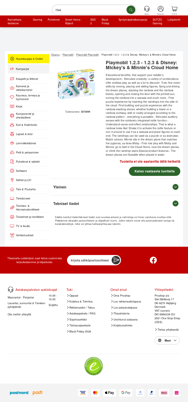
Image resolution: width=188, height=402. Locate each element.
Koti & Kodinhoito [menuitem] (26, 125)
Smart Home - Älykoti (73, 21)
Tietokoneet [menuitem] (23, 198)
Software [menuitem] (21, 171)
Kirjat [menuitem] (19, 106)
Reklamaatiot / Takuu (82, 307)
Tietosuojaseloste (80, 325)
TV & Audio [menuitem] (23, 226)
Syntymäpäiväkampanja (133, 19)
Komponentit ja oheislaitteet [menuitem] (25, 115)
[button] (76, 84)
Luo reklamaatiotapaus (127, 301)
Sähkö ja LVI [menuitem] (23, 180)
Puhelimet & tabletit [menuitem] (28, 161)
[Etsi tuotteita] (130, 10)
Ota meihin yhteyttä (19, 314)
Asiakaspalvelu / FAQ (82, 313)
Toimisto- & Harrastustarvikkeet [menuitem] (27, 207)
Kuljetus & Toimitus (81, 301)
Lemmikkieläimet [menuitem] (26, 143)
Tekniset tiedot (66, 203)
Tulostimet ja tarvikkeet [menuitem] (30, 217)
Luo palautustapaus (125, 307)
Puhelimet (54, 19)
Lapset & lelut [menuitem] (24, 134)
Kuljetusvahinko (123, 325)
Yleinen (59, 187)
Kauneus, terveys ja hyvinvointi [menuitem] (28, 97)
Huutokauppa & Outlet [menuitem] (29, 59)
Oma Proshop (121, 295)
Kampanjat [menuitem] (22, 69)
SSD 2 (93, 21)
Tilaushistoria (121, 313)
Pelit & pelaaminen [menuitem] (27, 152)
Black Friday (105, 21)
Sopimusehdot (78, 319)
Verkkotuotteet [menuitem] (24, 235)
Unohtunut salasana (125, 319)
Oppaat (73, 295)
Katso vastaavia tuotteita (155, 171)
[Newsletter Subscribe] (116, 260)
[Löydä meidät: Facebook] (153, 260)
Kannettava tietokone (14, 21)
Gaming (37, 19)
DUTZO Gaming (157, 21)
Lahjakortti (174, 19)
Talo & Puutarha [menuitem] (26, 189)
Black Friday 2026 (80, 331)
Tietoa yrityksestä (168, 329)
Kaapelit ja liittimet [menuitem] (27, 79)
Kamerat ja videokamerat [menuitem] (24, 88)
